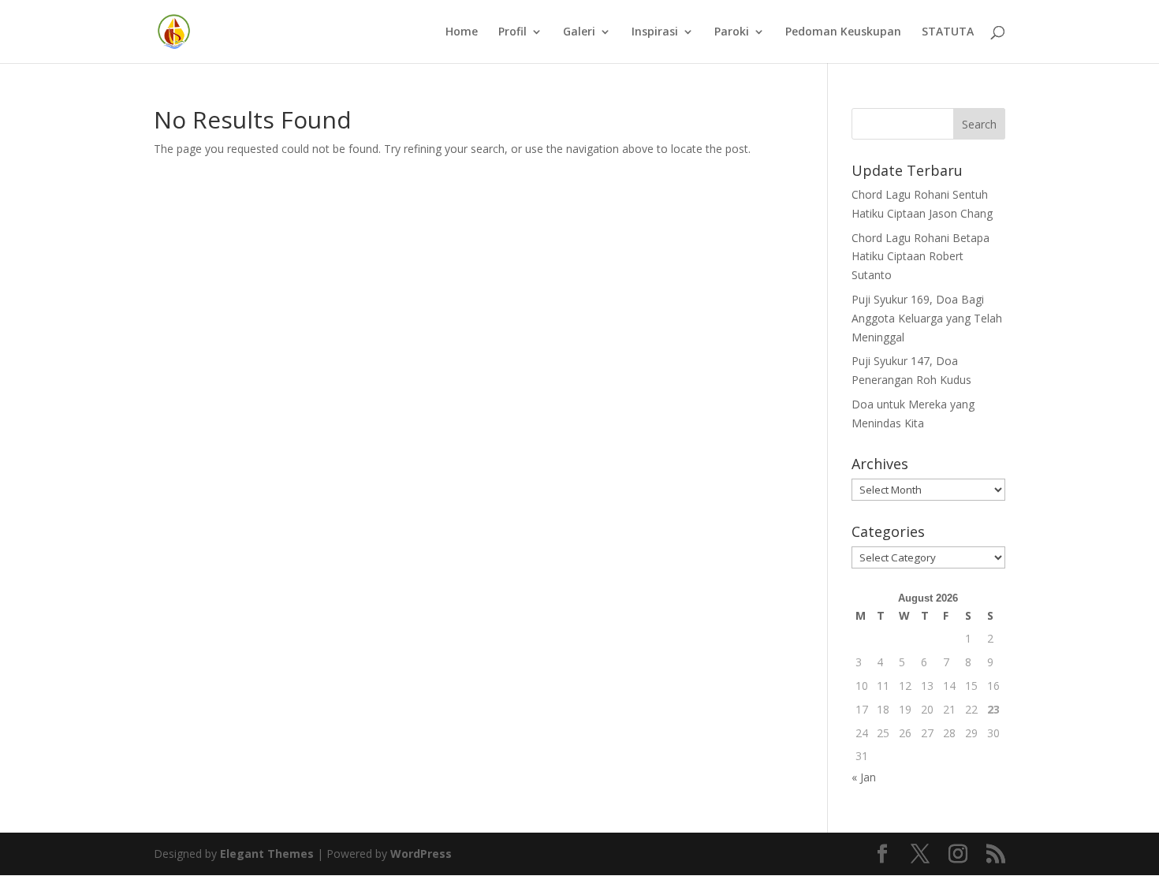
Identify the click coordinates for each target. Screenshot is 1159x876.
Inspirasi (655, 32)
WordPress (421, 853)
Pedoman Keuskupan (843, 32)
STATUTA (948, 32)
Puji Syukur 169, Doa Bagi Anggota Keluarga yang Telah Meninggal (927, 318)
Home (461, 32)
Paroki (731, 32)
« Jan (864, 777)
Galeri (579, 32)
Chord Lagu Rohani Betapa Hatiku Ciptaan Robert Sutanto (920, 256)
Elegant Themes (267, 853)
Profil (512, 32)
